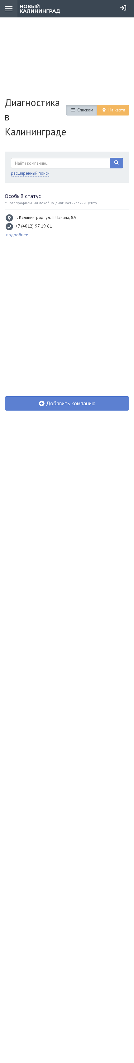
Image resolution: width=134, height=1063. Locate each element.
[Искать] (116, 163)
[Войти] (123, 8)
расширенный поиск (30, 173)
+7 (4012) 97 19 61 (34, 226)
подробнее (17, 235)
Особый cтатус (23, 196)
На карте (116, 110)
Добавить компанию (70, 403)
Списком (84, 110)
